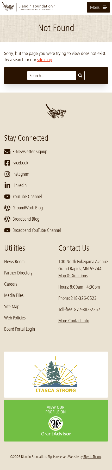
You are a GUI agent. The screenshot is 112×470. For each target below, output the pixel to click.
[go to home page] (56, 7)
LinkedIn (20, 185)
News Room (14, 262)
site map (44, 59)
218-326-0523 (84, 298)
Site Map (11, 306)
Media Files (13, 295)
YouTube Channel (27, 196)
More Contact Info (73, 321)
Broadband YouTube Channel (37, 230)
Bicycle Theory (92, 456)
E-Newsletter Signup (30, 151)
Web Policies (15, 318)
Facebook (20, 163)
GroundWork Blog (28, 208)
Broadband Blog (26, 219)
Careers (10, 284)
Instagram (21, 174)
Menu (95, 7)
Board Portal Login (19, 329)
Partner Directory (18, 273)
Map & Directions (73, 276)
